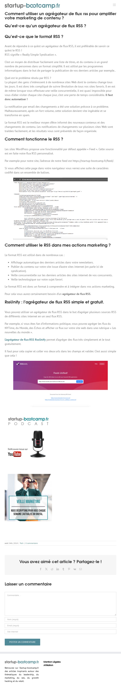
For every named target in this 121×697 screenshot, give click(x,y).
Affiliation (48, 665)
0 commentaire (32, 543)
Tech (21, 543)
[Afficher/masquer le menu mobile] (114, 4)
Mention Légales (52, 662)
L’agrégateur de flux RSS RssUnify (25, 339)
